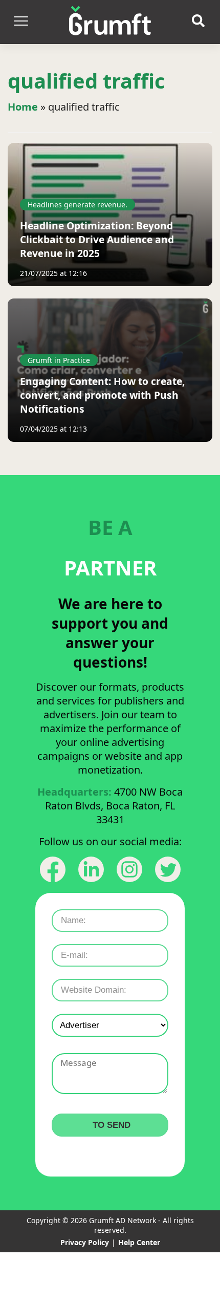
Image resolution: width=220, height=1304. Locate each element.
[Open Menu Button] (20, 22)
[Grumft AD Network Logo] (110, 22)
